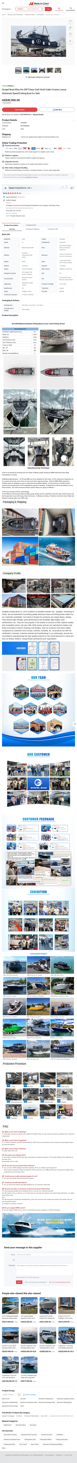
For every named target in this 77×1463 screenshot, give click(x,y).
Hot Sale (22, 1399)
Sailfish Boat (7, 1425)
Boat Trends (35, 1444)
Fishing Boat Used (30, 1439)
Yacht (22, 1406)
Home (3, 14)
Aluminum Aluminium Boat (12, 1439)
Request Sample (38, 114)
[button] (68, 229)
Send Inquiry (19, 110)
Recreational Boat (30, 14)
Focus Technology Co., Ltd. (25, 1455)
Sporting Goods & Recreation (15, 14)
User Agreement (49, 1455)
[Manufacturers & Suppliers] (38, 3)
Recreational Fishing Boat (53, 14)
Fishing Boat (40, 14)
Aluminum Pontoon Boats (10, 1406)
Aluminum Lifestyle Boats (10, 1402)
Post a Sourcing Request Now (59, 1282)
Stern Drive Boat (21, 1425)
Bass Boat (33, 1425)
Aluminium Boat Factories (29, 1435)
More (4, 1448)
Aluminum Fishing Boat (45, 1399)
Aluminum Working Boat (64, 1402)
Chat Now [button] (58, 110)
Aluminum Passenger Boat (46, 1402)
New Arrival (5, 1399)
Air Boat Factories (46, 1435)
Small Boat (59, 1435)
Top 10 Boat (23, 1444)
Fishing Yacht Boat (62, 1439)
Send (19, 1282)
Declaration (59, 1455)
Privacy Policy (68, 1455)
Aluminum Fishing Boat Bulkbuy (53, 1444)
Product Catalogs (30, 1395)
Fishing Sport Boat (9, 1444)
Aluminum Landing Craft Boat (66, 1399)
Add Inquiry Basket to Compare (39, 77)
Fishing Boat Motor (46, 1439)
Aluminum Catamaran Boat (28, 1402)
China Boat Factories (10, 1435)
